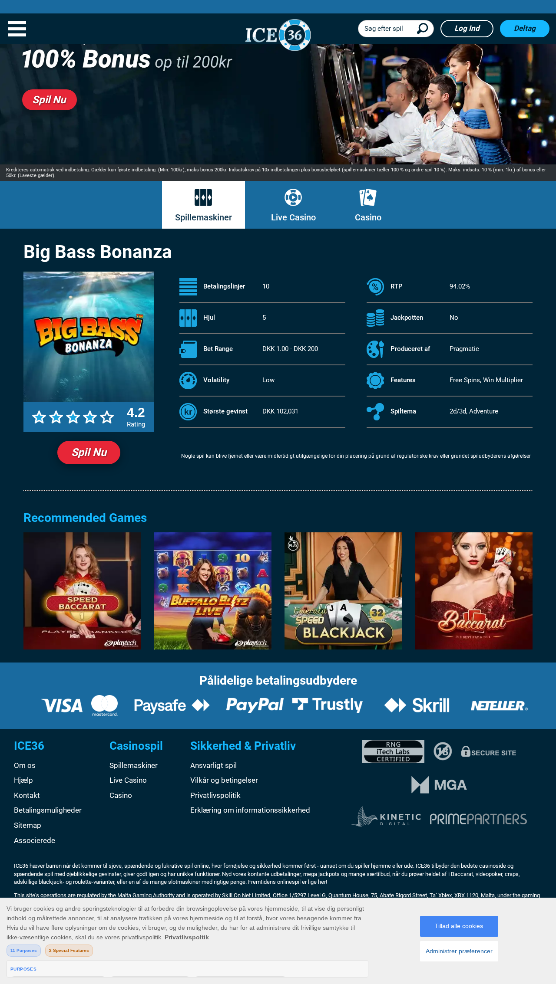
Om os (25, 765)
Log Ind (467, 28)
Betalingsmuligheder (48, 810)
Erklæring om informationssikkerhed (250, 810)
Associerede (34, 840)
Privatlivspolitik (215, 795)
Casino (368, 217)
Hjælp (23, 780)
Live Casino (293, 217)
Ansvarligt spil (213, 765)
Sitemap (27, 825)
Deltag (525, 28)
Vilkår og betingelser (224, 780)
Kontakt (27, 795)
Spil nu (88, 452)
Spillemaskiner (203, 217)
